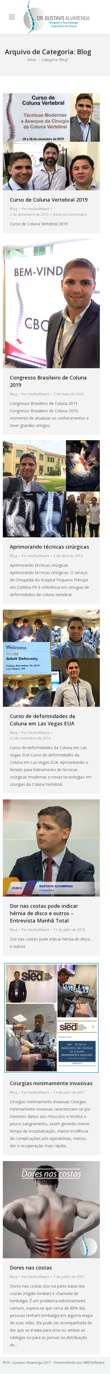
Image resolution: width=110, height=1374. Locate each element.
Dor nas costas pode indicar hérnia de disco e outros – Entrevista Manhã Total (44, 913)
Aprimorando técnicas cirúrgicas (49, 546)
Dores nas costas (31, 1267)
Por (35, 208)
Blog (13, 208)
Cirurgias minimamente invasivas (51, 1083)
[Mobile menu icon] (11, 17)
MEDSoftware (94, 1362)
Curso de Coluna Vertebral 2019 (48, 199)
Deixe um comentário (70, 214)
